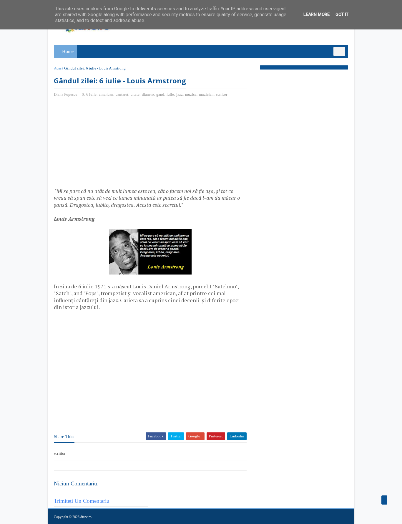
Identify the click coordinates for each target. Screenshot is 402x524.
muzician (206, 94)
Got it (341, 14)
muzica (191, 94)
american (106, 94)
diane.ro (86, 517)
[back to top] (384, 500)
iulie (170, 94)
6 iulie (91, 94)
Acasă (58, 68)
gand (160, 94)
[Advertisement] (103, 144)
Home (68, 51)
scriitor (221, 94)
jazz (179, 94)
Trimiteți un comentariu (81, 501)
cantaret (122, 94)
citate (135, 94)
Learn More (316, 14)
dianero (148, 94)
